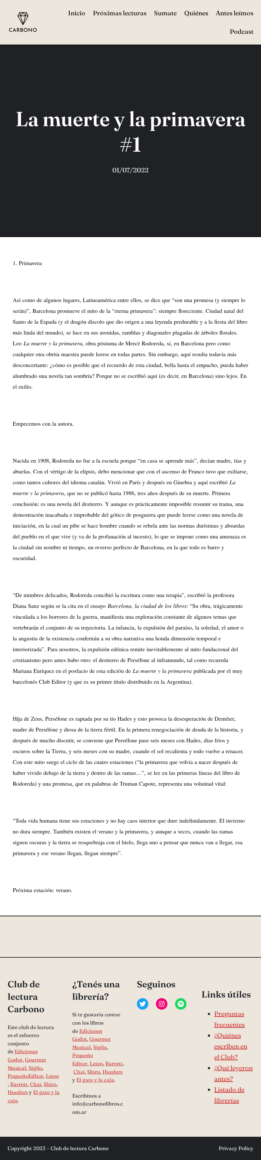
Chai (35, 1084)
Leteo (52, 1076)
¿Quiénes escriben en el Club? (230, 1046)
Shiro (50, 1084)
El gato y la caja (95, 1080)
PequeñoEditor (25, 1076)
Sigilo (35, 1068)
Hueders (18, 1092)
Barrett (18, 1084)
